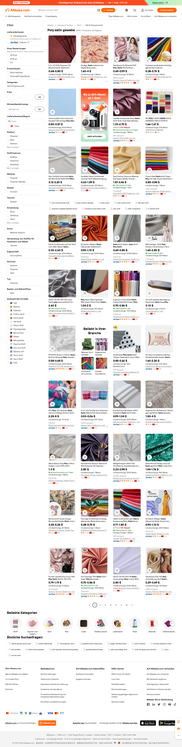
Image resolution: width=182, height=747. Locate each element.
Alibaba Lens (11, 723)
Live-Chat (115, 679)
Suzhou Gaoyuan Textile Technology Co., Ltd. (159, 191)
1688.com (61, 735)
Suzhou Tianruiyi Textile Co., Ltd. (126, 80)
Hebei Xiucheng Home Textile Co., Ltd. (62, 313)
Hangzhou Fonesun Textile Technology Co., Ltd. (62, 530)
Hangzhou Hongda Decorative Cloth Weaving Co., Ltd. (62, 188)
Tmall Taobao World (76, 735)
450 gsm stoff (143, 203)
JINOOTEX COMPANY (154, 130)
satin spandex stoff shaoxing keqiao (65, 649)
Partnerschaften (153, 694)
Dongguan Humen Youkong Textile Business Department (94, 475)
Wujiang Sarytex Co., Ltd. (91, 311)
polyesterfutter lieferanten (92, 644)
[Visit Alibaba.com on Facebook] (148, 704)
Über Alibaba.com (13, 668)
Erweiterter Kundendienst (51, 689)
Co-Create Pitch (12, 679)
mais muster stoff (123, 203)
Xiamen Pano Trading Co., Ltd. (93, 425)
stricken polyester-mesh (162, 644)
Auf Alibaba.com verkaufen (158, 674)
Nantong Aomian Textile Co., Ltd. (126, 422)
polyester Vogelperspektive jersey (64, 209)
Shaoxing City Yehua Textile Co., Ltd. (127, 317)
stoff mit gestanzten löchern (145, 649)
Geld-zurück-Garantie (49, 679)
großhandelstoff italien (94, 649)
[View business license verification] (115, 743)
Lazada (89, 735)
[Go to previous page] (89, 605)
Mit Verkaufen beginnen (157, 679)
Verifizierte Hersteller (85, 674)
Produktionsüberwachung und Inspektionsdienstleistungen (53, 695)
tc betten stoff (153, 209)
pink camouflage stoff (119, 649)
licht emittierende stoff (60, 203)
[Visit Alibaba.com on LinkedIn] (153, 704)
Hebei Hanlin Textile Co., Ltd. (92, 259)
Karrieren (9, 689)
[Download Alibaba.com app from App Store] (148, 723)
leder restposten (134, 209)
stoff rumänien (139, 644)
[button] (98, 10)
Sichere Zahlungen (48, 674)
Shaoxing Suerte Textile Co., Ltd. (158, 261)
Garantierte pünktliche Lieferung (54, 684)
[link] (178, 721)
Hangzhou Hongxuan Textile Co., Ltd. (127, 259)
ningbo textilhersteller (118, 644)
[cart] (135, 10)
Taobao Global (100, 735)
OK (39, 97)
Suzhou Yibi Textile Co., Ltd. (124, 138)
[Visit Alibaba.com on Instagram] (164, 704)
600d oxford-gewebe (36, 649)
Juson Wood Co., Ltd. (154, 311)
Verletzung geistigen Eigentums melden (124, 695)
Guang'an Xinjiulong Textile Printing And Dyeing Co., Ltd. (62, 77)
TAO (109, 735)
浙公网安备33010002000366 (134, 743)
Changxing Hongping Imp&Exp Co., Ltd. (62, 256)
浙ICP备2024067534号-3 (159, 743)
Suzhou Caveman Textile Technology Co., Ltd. (62, 480)
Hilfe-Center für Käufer (120, 674)
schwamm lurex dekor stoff (95, 209)
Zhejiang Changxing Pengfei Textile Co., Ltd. (159, 77)
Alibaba (50, 25)
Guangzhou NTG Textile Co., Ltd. (126, 193)
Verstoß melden (118, 702)
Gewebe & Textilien (65, 25)
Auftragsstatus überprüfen (158, 684)
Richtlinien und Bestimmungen (53, 702)
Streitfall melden (118, 684)
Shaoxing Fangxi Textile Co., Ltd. (94, 77)
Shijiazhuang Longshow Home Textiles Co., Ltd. (127, 478)
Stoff (79, 25)
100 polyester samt (67, 644)
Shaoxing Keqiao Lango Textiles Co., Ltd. (159, 422)
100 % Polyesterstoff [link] (94, 25)
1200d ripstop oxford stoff (21, 644)
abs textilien (16, 649)
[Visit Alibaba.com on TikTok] (175, 704)
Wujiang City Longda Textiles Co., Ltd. (94, 188)
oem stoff (116, 209)
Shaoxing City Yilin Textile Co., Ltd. (62, 366)
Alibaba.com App (129, 723)
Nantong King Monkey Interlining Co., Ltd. (62, 130)
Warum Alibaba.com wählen (16, 674)
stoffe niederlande (45, 644)
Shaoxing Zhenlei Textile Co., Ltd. (158, 475)
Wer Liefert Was (129, 735)
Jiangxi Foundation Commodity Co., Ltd (159, 366)
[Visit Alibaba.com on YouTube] (169, 704)
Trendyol (117, 735)
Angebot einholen (83, 679)
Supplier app (78, 723)
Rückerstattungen (119, 689)
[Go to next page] (132, 605)
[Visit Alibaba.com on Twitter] (159, 704)
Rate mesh (105, 203)
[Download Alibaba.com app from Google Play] (168, 723)
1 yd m (166, 649)
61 (127, 605)
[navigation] (25, 315)
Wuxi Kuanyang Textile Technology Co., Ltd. (62, 425)
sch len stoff (16, 655)
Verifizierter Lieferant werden (159, 689)
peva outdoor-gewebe (85, 203)
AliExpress (50, 735)
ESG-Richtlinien (11, 684)
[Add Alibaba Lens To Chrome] (47, 723)
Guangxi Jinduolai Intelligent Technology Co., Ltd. (127, 372)
